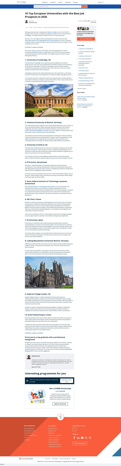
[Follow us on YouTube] (82, 437)
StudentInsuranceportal (54, 444)
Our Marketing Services (30, 435)
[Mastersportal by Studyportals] (21, 2)
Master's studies (52, 32)
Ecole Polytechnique (30, 318)
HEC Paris (27, 202)
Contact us (27, 440)
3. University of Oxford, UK (84, 56)
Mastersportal (52, 431)
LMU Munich (28, 244)
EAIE (27, 130)
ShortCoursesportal (53, 437)
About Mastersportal (29, 431)
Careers (26, 437)
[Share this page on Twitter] (38, 367)
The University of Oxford (32, 148)
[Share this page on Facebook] (37, 367)
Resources (75, 2)
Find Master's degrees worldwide (34, 47)
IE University (28, 223)
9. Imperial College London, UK (85, 78)
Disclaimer (74, 458)
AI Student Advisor (29, 433)
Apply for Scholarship (60, 404)
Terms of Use (47, 458)
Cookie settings (55, 458)
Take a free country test (66, 380)
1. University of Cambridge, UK (85, 48)
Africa (39, 132)
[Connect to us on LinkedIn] (78, 437)
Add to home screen (80, 443)
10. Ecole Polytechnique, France (85, 80)
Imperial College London (31, 297)
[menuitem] (45, 2)
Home (26, 27)
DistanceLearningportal (54, 435)
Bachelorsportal (52, 428)
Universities (52, 2)
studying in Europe (36, 52)
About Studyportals (29, 428)
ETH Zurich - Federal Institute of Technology (37, 165)
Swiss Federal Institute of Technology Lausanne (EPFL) (40, 186)
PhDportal (51, 433)
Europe (53, 132)
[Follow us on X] (86, 437)
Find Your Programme (86, 39)
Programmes (45, 2)
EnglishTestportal (53, 442)
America (43, 132)
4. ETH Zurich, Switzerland (84, 59)
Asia (47, 132)
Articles (30, 27)
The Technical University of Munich (34, 125)
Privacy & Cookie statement (64, 458)
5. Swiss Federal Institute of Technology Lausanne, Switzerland (85, 63)
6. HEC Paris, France (83, 67)
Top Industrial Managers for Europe (39, 130)
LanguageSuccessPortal (54, 446)
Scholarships (68, 2)
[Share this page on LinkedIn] (39, 367)
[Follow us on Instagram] (90, 437)
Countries (60, 2)
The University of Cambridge (33, 63)
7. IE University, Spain (83, 70)
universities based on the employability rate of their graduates (42, 40)
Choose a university (38, 27)
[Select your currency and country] (74, 429)
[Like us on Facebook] (74, 437)
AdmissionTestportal (53, 440)
